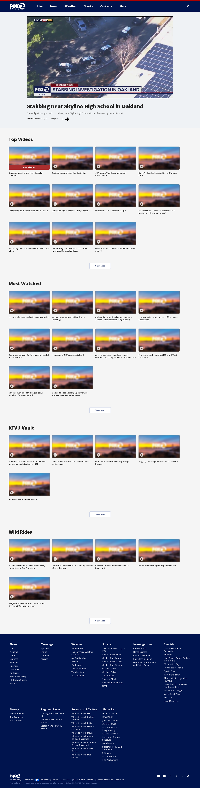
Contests (45, 655)
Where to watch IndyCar (82, 732)
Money (14, 709)
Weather (77, 644)
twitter (188, 776)
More (123, 6)
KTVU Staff (107, 717)
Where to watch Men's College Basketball (82, 737)
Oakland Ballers (109, 672)
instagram (176, 776)
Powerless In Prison (142, 659)
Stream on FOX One (84, 709)
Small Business (17, 720)
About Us (108, 709)
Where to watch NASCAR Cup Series (83, 728)
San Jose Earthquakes (112, 682)
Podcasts (14, 673)
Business (14, 666)
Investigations (142, 644)
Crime (12, 655)
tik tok (182, 776)
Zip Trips (45, 648)
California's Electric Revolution (173, 649)
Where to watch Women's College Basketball (83, 743)
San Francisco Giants (112, 661)
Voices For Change (173, 690)
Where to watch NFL (81, 713)
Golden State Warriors (112, 658)
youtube (164, 776)
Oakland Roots (109, 668)
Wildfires (14, 662)
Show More (100, 266)
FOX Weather (77, 675)
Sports (106, 644)
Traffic (44, 652)
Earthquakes (77, 665)
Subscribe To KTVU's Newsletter (112, 748)
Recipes (44, 659)
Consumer (15, 669)
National (14, 652)
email (158, 776)
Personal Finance (18, 713)
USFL (104, 686)
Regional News (50, 709)
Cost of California (141, 655)
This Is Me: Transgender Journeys (175, 679)
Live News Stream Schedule (111, 738)
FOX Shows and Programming (109, 729)
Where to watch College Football (82, 718)
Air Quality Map (78, 658)
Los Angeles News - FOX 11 (52, 715)
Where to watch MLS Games (81, 756)
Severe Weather (79, 668)
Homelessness (140, 652)
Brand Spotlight (171, 701)
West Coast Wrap (18, 676)
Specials (169, 644)
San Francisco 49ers (111, 654)
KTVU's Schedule (110, 733)
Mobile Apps (108, 743)
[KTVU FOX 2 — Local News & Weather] (19, 6)
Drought (14, 659)
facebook (170, 776)
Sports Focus (170, 671)
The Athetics (108, 675)
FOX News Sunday (18, 680)
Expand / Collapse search (188, 6)
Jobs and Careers (110, 720)
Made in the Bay (172, 664)
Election (13, 683)
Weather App (77, 672)
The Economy (16, 717)
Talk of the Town (172, 674)
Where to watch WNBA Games (82, 750)
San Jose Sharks (109, 679)
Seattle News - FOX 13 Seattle (51, 727)
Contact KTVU (109, 724)
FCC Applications (110, 760)
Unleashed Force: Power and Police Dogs (144, 663)
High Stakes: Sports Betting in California (177, 659)
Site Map (106, 753)
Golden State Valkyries (112, 665)
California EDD (140, 648)
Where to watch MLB (81, 723)
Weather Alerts (78, 648)
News (13, 644)
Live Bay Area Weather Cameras (82, 653)
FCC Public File (109, 756)
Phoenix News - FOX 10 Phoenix (52, 721)
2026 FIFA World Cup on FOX (113, 649)
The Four (168, 654)
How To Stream (109, 713)
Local (12, 648)
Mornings (47, 644)
